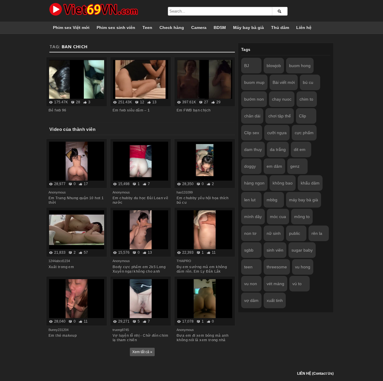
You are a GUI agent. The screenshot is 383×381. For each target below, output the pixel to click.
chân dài (252, 116)
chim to (306, 99)
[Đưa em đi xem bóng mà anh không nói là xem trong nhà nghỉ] (204, 298)
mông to (302, 216)
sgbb (248, 250)
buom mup (254, 82)
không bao (283, 183)
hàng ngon (254, 183)
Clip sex (251, 132)
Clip (302, 116)
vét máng (275, 283)
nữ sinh (274, 233)
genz (295, 166)
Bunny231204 (58, 330)
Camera (198, 27)
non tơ (250, 233)
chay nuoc (281, 99)
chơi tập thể (279, 116)
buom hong (300, 65)
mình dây (253, 216)
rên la (316, 233)
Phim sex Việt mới (71, 27)
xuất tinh (275, 300)
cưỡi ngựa (277, 132)
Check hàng (171, 27)
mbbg (272, 199)
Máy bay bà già (248, 27)
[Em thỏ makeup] (76, 298)
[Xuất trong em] (76, 229)
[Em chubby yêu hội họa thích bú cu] (204, 161)
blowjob (274, 65)
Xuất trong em (61, 267)
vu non (250, 283)
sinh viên (275, 250)
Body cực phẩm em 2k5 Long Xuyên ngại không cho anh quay (139, 271)
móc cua (278, 216)
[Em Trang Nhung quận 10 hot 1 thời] (76, 161)
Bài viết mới (284, 82)
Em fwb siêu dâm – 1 (131, 110)
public (294, 233)
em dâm (274, 166)
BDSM (220, 27)
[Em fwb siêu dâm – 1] (140, 79)
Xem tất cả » (142, 352)
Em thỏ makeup (62, 335)
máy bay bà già (303, 199)
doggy (250, 166)
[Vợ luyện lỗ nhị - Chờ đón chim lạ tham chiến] (140, 298)
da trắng (278, 149)
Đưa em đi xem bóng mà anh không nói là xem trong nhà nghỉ (202, 340)
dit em (300, 149)
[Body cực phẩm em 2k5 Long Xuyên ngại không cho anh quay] (140, 229)
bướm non (254, 99)
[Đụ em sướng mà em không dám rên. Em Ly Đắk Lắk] (204, 229)
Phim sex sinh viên (116, 27)
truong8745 (121, 330)
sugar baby (302, 250)
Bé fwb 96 (57, 110)
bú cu (308, 82)
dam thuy (253, 149)
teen (248, 266)
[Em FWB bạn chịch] (204, 79)
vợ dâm (251, 300)
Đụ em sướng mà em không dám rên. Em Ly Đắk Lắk (202, 269)
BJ (246, 65)
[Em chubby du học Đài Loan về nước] (140, 161)
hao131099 (185, 192)
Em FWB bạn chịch (193, 110)
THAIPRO (184, 261)
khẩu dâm (310, 183)
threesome (277, 266)
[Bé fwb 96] (76, 79)
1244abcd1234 (59, 261)
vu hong (302, 266)
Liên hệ (303, 27)
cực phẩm (304, 132)
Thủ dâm (280, 27)
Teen (147, 27)
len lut (250, 199)
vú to (297, 283)
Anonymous (57, 192)
